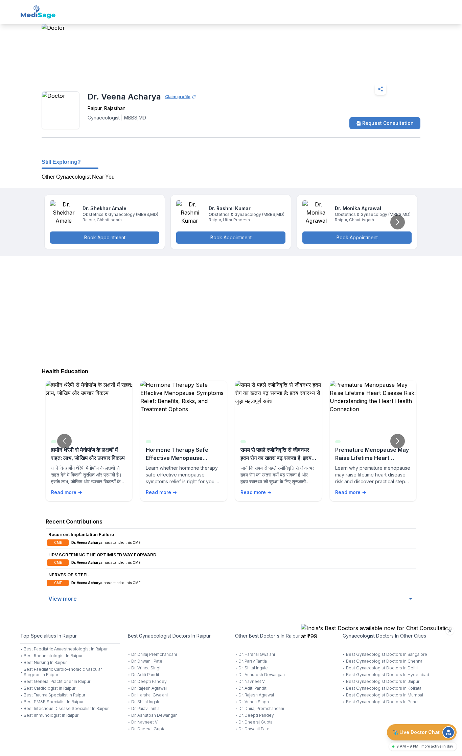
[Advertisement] (231, 310)
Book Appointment (104, 237)
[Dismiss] (450, 631)
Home (70, 72)
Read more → (66, 492)
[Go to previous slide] (64, 441)
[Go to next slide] (397, 222)
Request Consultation (388, 123)
